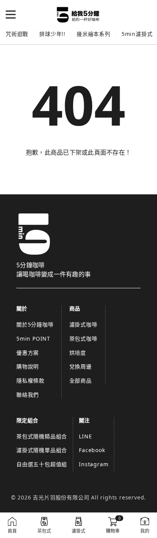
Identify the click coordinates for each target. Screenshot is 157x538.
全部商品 (80, 380)
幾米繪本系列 (94, 33)
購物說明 (27, 366)
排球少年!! (52, 33)
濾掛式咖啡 (83, 324)
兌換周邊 (80, 366)
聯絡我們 (27, 394)
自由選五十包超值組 (41, 464)
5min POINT (33, 338)
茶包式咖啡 (83, 338)
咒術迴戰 (17, 33)
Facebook (92, 450)
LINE (85, 436)
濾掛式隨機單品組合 (41, 450)
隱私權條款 (30, 380)
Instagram (93, 464)
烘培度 (77, 352)
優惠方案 (27, 352)
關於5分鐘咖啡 (35, 324)
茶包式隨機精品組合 (41, 436)
